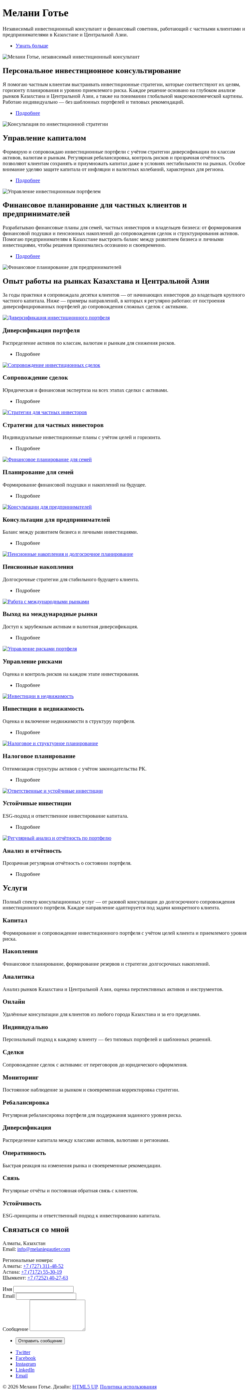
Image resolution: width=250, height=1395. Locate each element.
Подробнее (28, 113)
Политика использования (128, 1386)
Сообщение (15, 1329)
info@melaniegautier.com (43, 1249)
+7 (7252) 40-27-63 (47, 1278)
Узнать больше (32, 45)
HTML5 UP (84, 1386)
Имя (7, 1289)
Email (9, 1296)
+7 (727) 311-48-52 (43, 1266)
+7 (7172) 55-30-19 (41, 1272)
